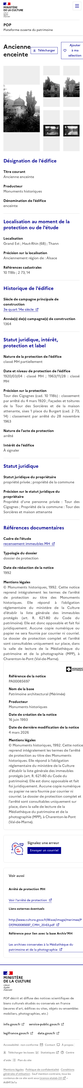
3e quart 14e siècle (18, 309)
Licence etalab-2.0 (51, 1078)
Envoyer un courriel (44, 850)
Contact (50, 1045)
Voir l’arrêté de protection (28, 900)
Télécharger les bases (21, 1053)
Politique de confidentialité (42, 1070)
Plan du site (24, 1060)
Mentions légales (13, 1070)
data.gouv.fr (46, 1033)
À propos (67, 1045)
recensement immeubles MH (26, 543)
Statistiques (48, 1053)
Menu (77, 6)
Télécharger (46, 50)
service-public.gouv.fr (44, 1024)
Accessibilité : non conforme (20, 1045)
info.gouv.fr (11, 1024)
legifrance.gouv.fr (16, 1033)
